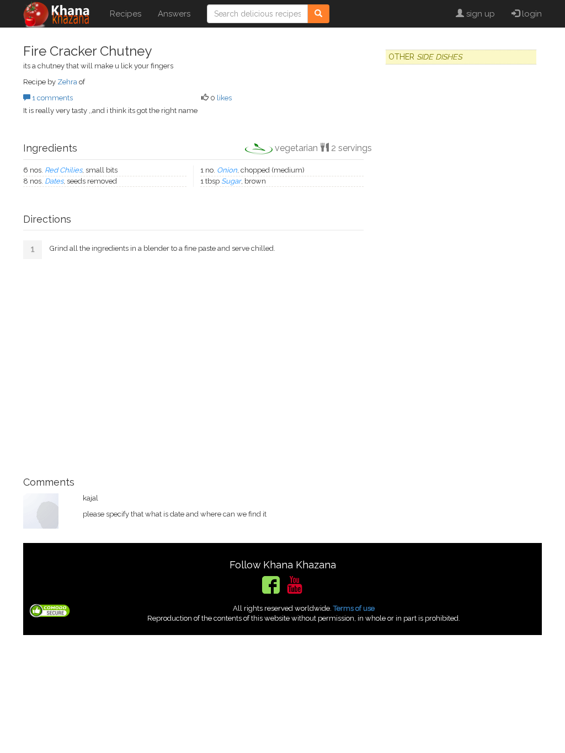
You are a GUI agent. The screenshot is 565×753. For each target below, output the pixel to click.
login (531, 14)
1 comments (51, 98)
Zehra (67, 82)
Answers (174, 14)
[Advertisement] (193, 364)
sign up (479, 14)
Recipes (125, 14)
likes (224, 98)
